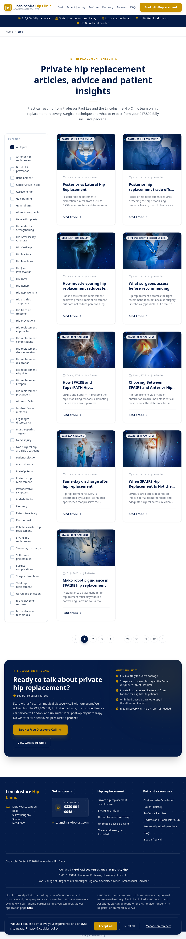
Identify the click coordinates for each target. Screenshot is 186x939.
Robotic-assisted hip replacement (28, 528)
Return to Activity (26, 513)
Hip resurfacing (25, 401)
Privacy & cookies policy (42, 928)
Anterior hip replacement (24, 158)
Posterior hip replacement (24, 480)
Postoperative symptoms (24, 490)
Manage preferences (158, 926)
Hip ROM (21, 278)
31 (145, 639)
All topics (21, 147)
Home (9, 31)
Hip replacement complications (26, 339)
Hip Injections (24, 261)
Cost (60, 7)
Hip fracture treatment (23, 311)
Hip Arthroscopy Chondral (26, 238)
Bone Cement (24, 178)
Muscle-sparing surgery (25, 431)
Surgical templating (28, 576)
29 (128, 639)
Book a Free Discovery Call (38, 730)
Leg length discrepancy (23, 420)
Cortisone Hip (24, 191)
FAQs (133, 7)
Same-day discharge (28, 548)
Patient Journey (76, 7)
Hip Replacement (26, 292)
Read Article (70, 217)
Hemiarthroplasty (26, 219)
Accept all (106, 926)
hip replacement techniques (26, 613)
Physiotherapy (24, 464)
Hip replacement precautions (26, 392)
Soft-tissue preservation (24, 556)
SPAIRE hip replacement (24, 539)
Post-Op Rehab (25, 471)
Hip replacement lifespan (26, 382)
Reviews (122, 7)
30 (136, 639)
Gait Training (24, 198)
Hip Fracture (23, 254)
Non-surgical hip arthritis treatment (27, 448)
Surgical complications (24, 567)
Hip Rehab (22, 285)
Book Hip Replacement (160, 7)
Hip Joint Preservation (23, 269)
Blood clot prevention (22, 169)
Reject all (129, 926)
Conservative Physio (28, 184)
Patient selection (26, 457)
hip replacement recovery (26, 602)
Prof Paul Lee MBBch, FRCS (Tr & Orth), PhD (101, 869)
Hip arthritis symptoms (23, 301)
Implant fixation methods (25, 410)
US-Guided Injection (28, 593)
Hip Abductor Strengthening (25, 228)
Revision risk (23, 520)
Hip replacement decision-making (26, 350)
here (30, 908)
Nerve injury (23, 440)
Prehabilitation (25, 499)
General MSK (24, 205)
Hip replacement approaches (26, 329)
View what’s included (32, 743)
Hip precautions (26, 320)
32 (154, 639)
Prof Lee (94, 7)
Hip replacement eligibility (26, 371)
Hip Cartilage (24, 247)
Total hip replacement (24, 584)
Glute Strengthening (28, 212)
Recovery (107, 7)
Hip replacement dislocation (26, 361)
